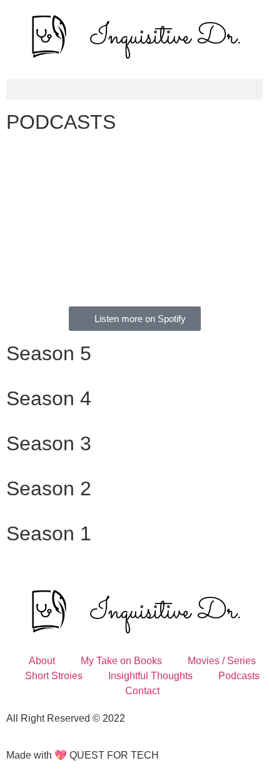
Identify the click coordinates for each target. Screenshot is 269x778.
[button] (134, 89)
